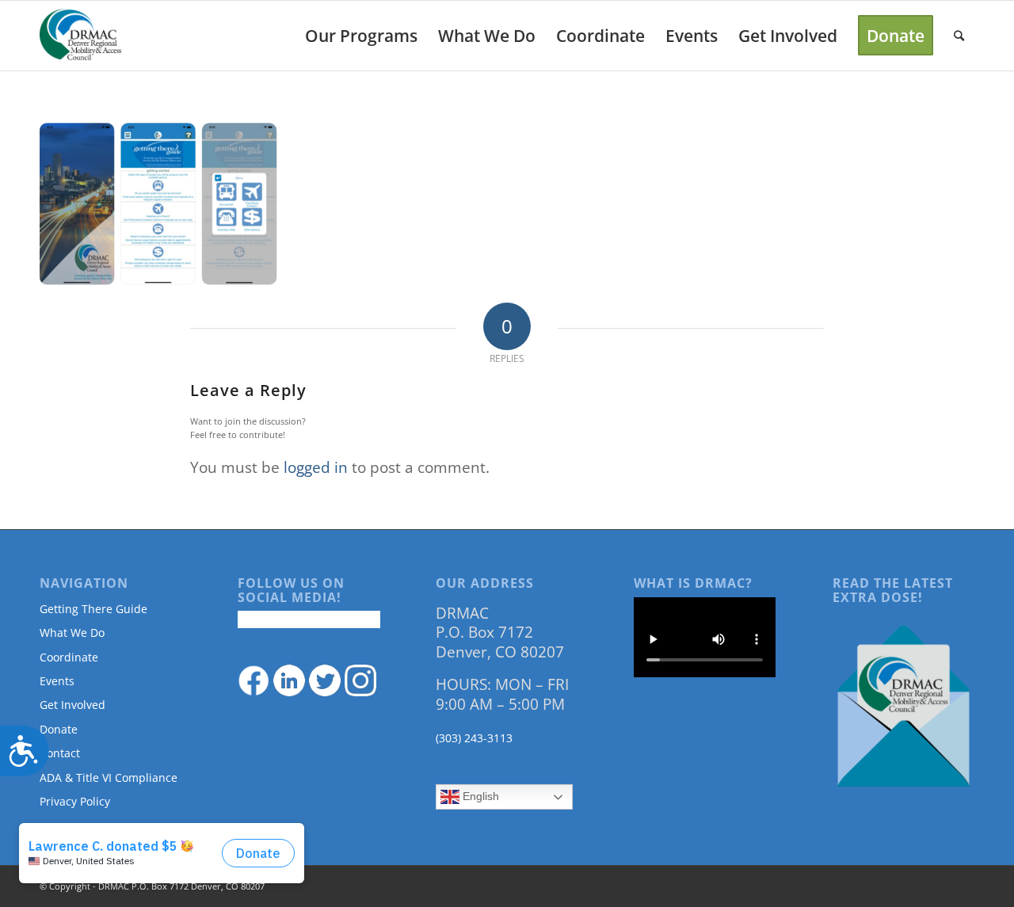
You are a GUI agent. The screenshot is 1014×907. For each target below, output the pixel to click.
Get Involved (72, 704)
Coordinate (69, 657)
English (479, 796)
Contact (60, 752)
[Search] (958, 36)
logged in (316, 467)
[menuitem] (361, 36)
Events (57, 680)
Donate (59, 729)
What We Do (72, 632)
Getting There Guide (93, 608)
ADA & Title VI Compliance (108, 777)
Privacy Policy (75, 801)
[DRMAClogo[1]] (81, 36)
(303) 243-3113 (474, 737)
